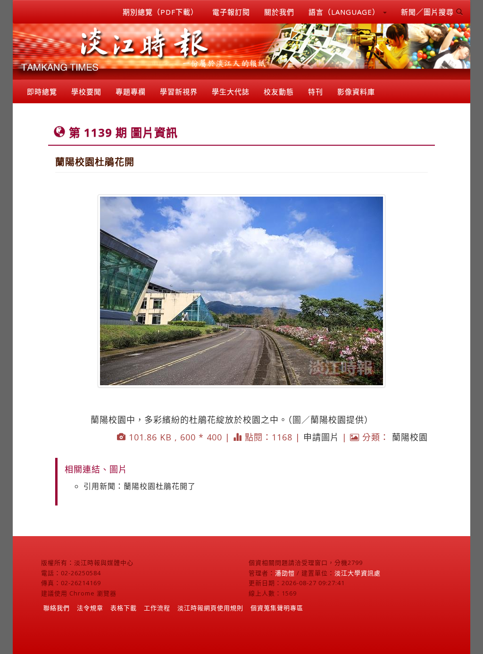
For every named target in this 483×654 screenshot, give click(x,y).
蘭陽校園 (410, 437)
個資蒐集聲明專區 (276, 608)
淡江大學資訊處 (357, 573)
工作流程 (157, 608)
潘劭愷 (285, 573)
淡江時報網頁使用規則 (210, 608)
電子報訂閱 (231, 12)
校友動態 (279, 91)
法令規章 (90, 608)
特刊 (315, 91)
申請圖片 (321, 437)
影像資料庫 (356, 91)
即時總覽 (42, 91)
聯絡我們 (56, 608)
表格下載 (123, 608)
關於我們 (279, 12)
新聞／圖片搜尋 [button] (428, 12)
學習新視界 (179, 91)
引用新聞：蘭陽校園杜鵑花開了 (139, 486)
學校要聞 (86, 91)
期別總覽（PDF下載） (160, 12)
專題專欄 (131, 91)
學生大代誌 (231, 91)
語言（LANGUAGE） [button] (345, 12)
